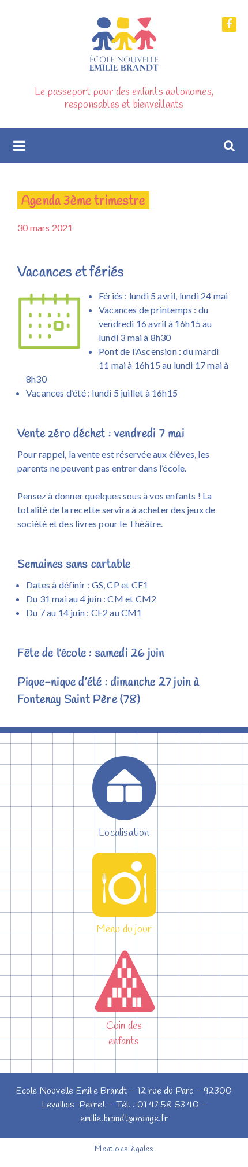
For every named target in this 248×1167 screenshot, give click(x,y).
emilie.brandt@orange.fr (124, 1119)
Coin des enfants (124, 1034)
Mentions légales (124, 1149)
